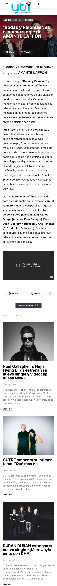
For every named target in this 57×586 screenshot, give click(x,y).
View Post (7, 409)
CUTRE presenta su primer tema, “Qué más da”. (27, 462)
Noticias (29, 20)
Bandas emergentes (13, 20)
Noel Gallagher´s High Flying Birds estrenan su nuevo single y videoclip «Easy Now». (25, 372)
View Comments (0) (28, 305)
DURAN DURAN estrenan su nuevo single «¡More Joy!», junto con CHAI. (28, 549)
